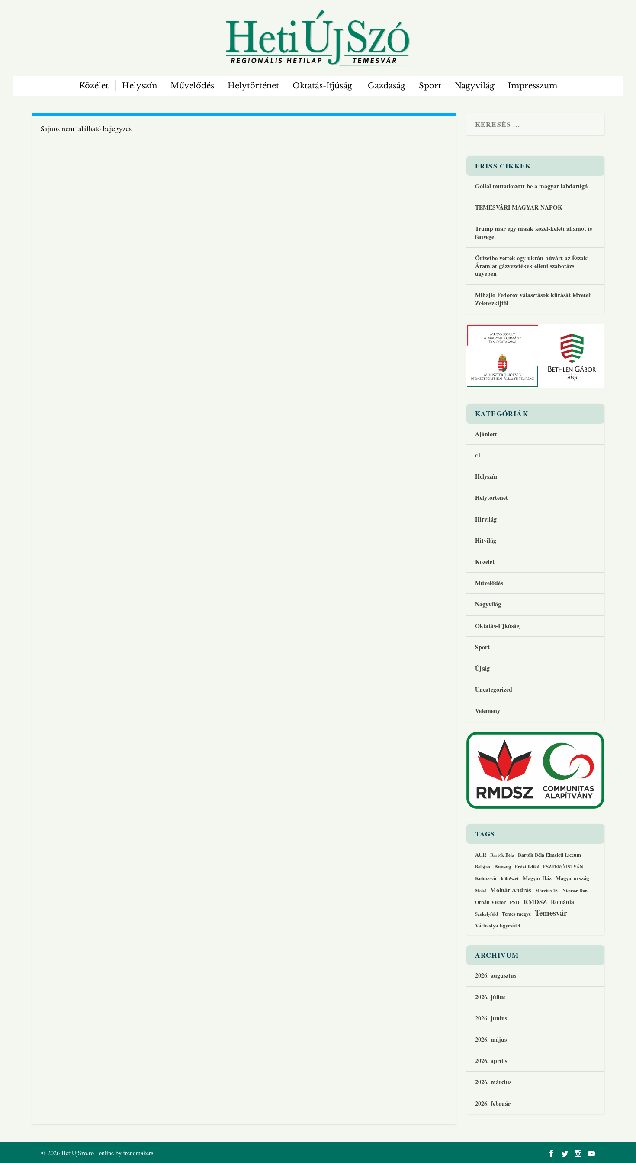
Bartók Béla (502, 855)
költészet (510, 879)
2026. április (491, 1060)
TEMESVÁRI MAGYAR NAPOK (518, 207)
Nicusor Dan (575, 891)
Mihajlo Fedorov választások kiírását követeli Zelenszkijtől (533, 298)
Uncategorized (493, 689)
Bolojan (482, 867)
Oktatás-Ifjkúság (498, 625)
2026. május (491, 1039)
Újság (482, 668)
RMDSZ (535, 901)
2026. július (490, 996)
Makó (480, 891)
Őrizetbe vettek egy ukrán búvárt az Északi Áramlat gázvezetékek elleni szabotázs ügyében (532, 265)
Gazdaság (386, 85)
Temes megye (516, 913)
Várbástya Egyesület (497, 925)
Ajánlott (486, 433)
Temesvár (551, 912)
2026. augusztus (495, 975)
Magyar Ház (537, 878)
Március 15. (547, 891)
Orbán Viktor (490, 902)
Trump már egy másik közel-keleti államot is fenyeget (533, 232)
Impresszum (532, 85)
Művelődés (192, 85)
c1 (478, 455)
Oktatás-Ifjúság (323, 85)
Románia (562, 902)
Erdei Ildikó (527, 867)
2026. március (493, 1081)
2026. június (491, 1018)
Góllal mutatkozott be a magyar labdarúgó (531, 186)
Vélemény (487, 710)
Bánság (502, 866)
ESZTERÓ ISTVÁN (563, 867)
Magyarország (572, 878)
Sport (430, 85)
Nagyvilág (475, 85)
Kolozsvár (486, 878)
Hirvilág (486, 519)
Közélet (94, 85)
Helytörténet (253, 85)
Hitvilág (485, 540)
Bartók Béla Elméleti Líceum (549, 855)
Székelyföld (486, 914)
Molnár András (510, 890)
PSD (515, 902)
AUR (480, 854)
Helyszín (139, 85)
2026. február (493, 1103)
